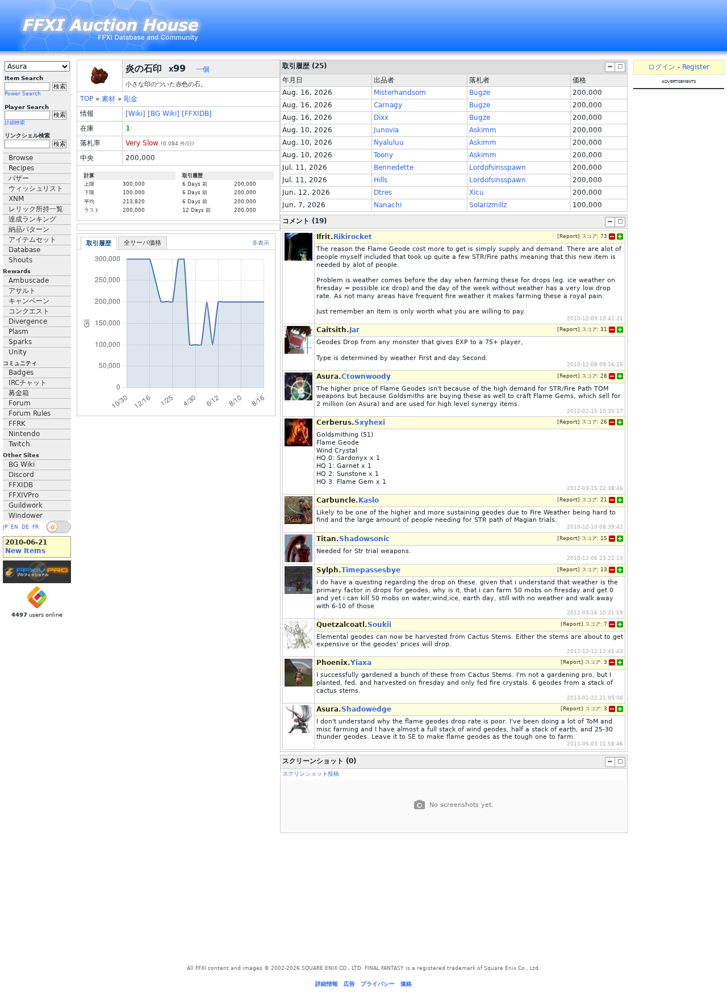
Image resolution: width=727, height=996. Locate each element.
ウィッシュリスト (36, 188)
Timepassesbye (370, 570)
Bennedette (393, 167)
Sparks (20, 342)
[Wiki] (135, 114)
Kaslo (368, 500)
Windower (26, 516)
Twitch (19, 444)
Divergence (28, 321)
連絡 (406, 984)
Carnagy (388, 105)
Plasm (18, 332)
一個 (203, 69)
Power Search (23, 94)
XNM (16, 199)
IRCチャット (28, 383)
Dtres (383, 192)
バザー (19, 178)
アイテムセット (32, 240)
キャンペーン (29, 301)
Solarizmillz (488, 205)
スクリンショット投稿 (310, 774)
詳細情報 (326, 984)
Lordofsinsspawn (497, 167)
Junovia (386, 130)
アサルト (22, 291)
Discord (21, 475)
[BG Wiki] (163, 114)
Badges (21, 372)
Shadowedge (366, 709)
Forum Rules (30, 413)
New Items (25, 551)
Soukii (379, 625)
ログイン (661, 67)
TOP (86, 99)
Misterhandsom (400, 93)
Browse (21, 158)
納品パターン (29, 229)
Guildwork (26, 505)
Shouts (20, 260)
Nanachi (388, 205)
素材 (108, 99)
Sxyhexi (369, 422)
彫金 (130, 99)
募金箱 (19, 393)
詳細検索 (15, 122)
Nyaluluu (389, 143)
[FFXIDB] (197, 114)
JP (5, 527)
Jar (354, 330)
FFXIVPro (24, 495)
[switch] (58, 527)
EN (14, 527)
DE (25, 527)
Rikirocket (352, 237)
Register (695, 67)
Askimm (482, 130)
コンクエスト (29, 311)
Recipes (21, 168)
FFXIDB (21, 485)
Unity (18, 352)
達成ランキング (32, 219)
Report (568, 236)
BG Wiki (22, 464)
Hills (380, 180)
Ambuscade (29, 280)
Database (24, 250)
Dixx (381, 118)
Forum (20, 403)
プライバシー (378, 984)
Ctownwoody (366, 376)
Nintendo (24, 434)
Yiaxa (360, 663)
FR (35, 527)
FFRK (17, 424)
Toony (383, 155)
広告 (349, 984)
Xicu (476, 192)
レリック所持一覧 (36, 209)
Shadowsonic (364, 539)
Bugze (479, 93)
